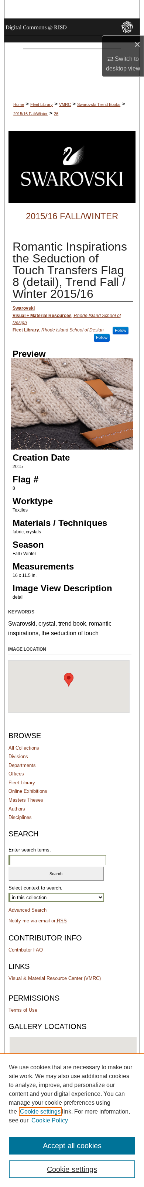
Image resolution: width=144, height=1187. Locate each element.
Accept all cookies (72, 1146)
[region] (72, 1120)
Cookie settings (40, 1111)
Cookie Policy (49, 1120)
